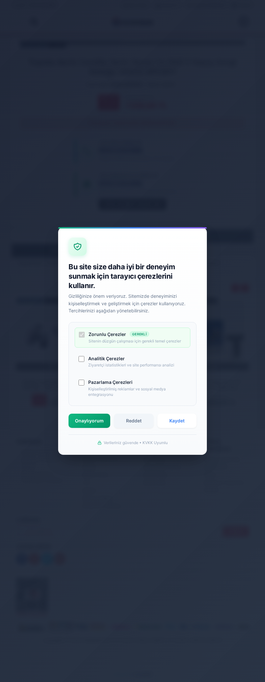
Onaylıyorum (89, 420)
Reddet (134, 420)
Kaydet (177, 420)
